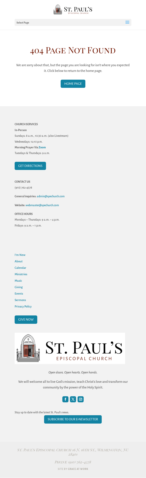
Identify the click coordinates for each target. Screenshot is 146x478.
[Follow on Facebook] (65, 399)
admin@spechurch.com (51, 196)
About (19, 261)
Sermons (20, 300)
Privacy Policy (23, 306)
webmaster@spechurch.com (42, 205)
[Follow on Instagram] (81, 399)
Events (19, 293)
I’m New (20, 254)
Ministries (21, 274)
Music (18, 280)
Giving (19, 287)
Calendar (20, 267)
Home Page (73, 84)
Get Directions (30, 166)
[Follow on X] (73, 399)
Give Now (26, 319)
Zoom (42, 147)
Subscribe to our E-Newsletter (73, 419)
